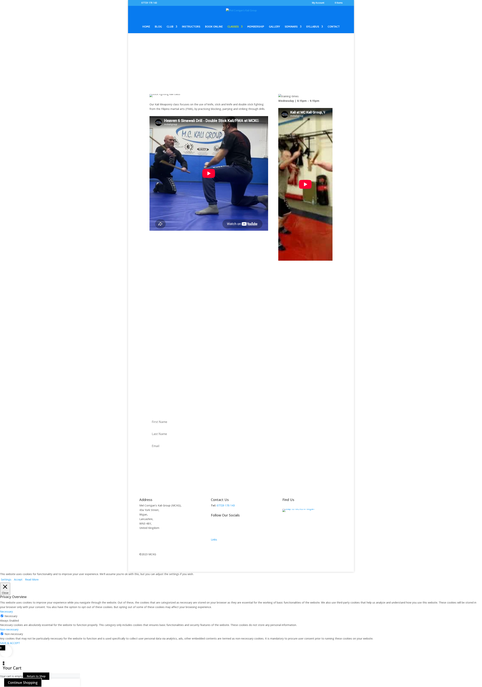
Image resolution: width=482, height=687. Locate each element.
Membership (255, 26)
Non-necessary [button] (9, 629)
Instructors (191, 26)
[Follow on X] (221, 527)
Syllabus (312, 26)
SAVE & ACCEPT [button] (10, 643)
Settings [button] (6, 579)
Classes (233, 26)
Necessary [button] (6, 611)
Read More (32, 579)
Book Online (214, 26)
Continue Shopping (23, 682)
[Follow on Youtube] (244, 527)
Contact (334, 26)
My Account (318, 3)
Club (170, 26)
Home (146, 26)
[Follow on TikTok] (236, 527)
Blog (158, 26)
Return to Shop (36, 676)
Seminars (291, 26)
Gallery (274, 26)
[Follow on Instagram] (229, 527)
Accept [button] (18, 579)
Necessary (11, 616)
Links (214, 539)
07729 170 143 (149, 2)
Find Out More (241, 312)
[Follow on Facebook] (214, 527)
